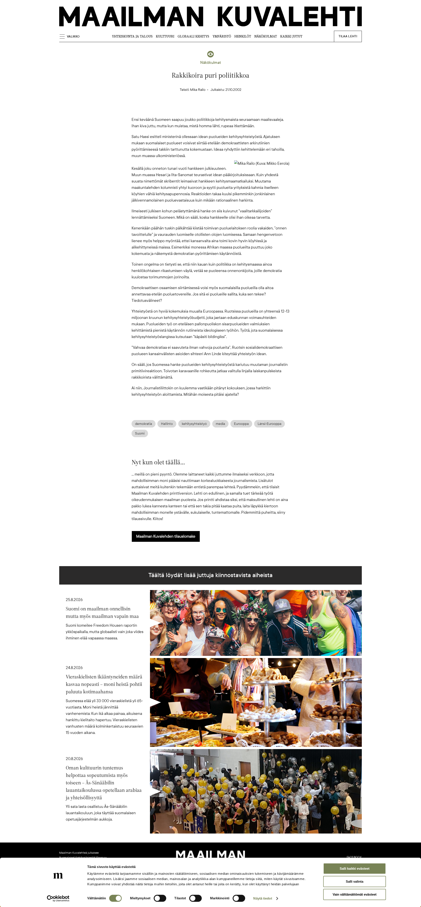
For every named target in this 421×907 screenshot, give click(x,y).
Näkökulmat (265, 36)
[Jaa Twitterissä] (189, 108)
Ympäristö (221, 36)
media (220, 423)
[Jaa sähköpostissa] (231, 108)
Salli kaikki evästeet (354, 868)
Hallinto (167, 423)
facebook (354, 857)
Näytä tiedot (262, 898)
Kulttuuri (165, 36)
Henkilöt (242, 36)
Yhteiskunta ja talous (132, 36)
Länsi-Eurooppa (269, 423)
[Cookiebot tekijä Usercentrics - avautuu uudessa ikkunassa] (58, 898)
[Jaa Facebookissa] (217, 108)
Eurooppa (241, 423)
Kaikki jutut (291, 36)
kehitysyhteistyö (194, 423)
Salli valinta (354, 881)
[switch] (160, 898)
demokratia (143, 423)
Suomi (139, 433)
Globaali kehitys (193, 36)
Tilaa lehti (348, 36)
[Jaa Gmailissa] (203, 108)
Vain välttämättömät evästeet (354, 894)
